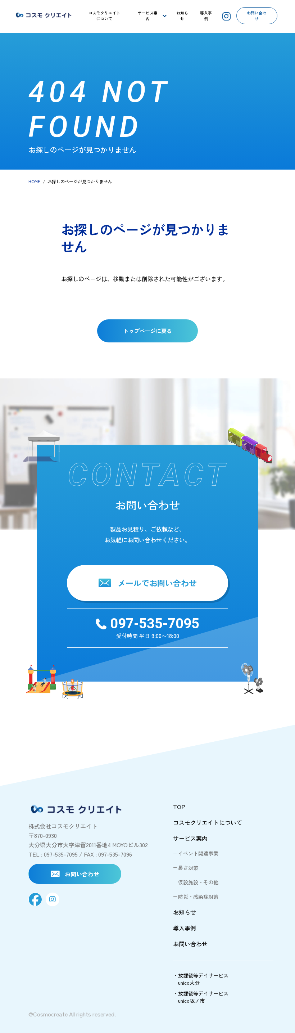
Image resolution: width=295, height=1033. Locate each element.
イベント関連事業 (198, 853)
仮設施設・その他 (198, 882)
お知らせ (182, 15)
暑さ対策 (188, 867)
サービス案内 (148, 15)
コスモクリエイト (104, 15)
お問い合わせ (257, 15)
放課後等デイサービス (203, 979)
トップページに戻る (147, 330)
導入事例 (206, 15)
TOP (179, 806)
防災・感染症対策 (198, 896)
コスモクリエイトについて (207, 822)
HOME (34, 181)
